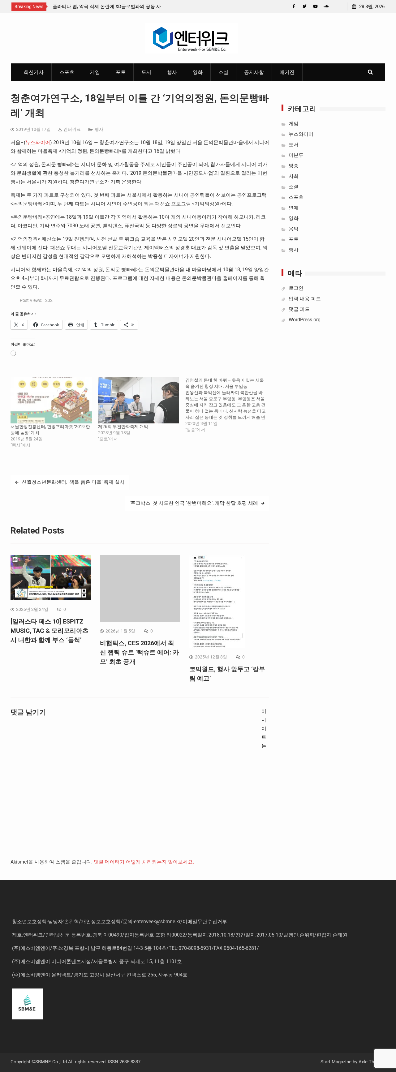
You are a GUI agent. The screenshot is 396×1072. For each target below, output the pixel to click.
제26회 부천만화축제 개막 (123, 426)
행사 (172, 72)
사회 (294, 176)
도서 (146, 72)
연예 (294, 208)
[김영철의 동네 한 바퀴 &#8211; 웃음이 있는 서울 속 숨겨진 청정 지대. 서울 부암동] (229, 405)
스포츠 (66, 72)
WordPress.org (305, 320)
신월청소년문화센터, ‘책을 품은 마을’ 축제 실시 (73, 482)
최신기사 (34, 72)
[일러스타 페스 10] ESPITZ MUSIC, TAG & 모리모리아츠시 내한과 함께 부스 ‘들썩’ (49, 631)
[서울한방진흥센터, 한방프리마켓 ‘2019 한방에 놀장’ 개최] (51, 400)
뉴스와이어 (37, 142)
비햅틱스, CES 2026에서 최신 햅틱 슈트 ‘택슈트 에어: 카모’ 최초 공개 (139, 652)
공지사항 (254, 72)
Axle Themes (372, 1062)
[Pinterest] (337, 6)
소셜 (223, 72)
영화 (198, 72)
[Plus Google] (326, 6)
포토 (121, 72)
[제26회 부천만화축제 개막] (138, 400)
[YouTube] (315, 6)
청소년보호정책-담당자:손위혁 (45, 921)
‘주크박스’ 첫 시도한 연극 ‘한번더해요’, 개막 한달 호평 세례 (194, 503)
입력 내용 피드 (305, 299)
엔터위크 (72, 129)
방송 (294, 166)
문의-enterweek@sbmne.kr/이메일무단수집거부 (175, 921)
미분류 (296, 155)
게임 (95, 72)
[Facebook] (293, 6)
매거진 (287, 72)
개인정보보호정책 (101, 921)
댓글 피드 (299, 309)
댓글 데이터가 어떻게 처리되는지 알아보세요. (144, 862)
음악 (294, 229)
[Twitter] (304, 6)
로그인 (296, 288)
